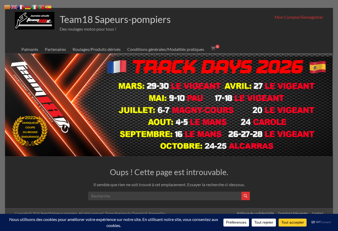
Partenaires (55, 49)
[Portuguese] (41, 6)
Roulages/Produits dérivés (97, 49)
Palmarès (29, 49)
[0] (213, 48)
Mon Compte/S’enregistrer (299, 17)
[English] (14, 6)
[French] (21, 6)
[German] (28, 6)
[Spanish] (48, 6)
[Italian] (34, 6)
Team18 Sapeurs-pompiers (115, 19)
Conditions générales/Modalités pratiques (165, 49)
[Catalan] (7, 6)
